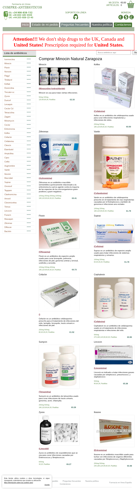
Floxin (42, 216)
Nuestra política (102, 24)
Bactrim (7, 231)
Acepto (47, 485)
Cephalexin (99, 274)
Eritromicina (9, 129)
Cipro (6, 157)
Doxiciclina (9, 88)
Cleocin (7, 145)
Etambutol (8, 149)
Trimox (7, 207)
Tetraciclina (9, 112)
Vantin (97, 131)
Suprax (97, 216)
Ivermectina (9, 59)
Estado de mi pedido (45, 24)
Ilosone (97, 412)
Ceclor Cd (8, 108)
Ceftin (6, 162)
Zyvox (42, 412)
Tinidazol (8, 80)
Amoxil (7, 198)
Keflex (97, 64)
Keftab (7, 84)
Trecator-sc (9, 92)
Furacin (7, 215)
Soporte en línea (75, 12)
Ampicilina (8, 153)
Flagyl (7, 76)
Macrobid (8, 178)
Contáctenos (123, 24)
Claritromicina (10, 194)
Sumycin (43, 342)
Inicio (25, 24)
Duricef (7, 100)
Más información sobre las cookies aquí (18, 483)
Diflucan (8, 227)
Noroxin (7, 71)
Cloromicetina (10, 202)
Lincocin (98, 342)
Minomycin (9, 121)
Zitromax (8, 223)
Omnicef (8, 186)
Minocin (42, 64)
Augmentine (9, 166)
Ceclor (7, 125)
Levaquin (8, 104)
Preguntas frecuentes (75, 24)
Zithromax (43, 131)
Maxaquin (8, 219)
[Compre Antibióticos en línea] (22, 5)
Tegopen (8, 190)
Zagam (7, 117)
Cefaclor (43, 274)
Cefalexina (9, 141)
